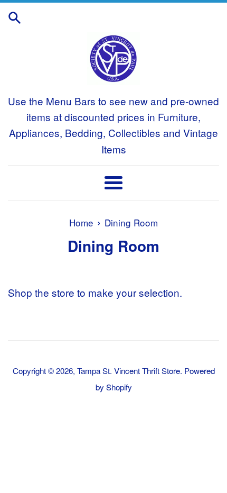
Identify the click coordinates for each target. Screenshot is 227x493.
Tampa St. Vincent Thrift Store (128, 370)
